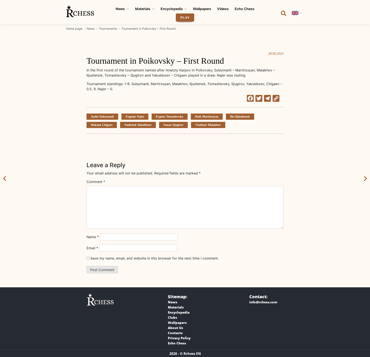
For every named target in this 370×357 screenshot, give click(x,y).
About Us (175, 328)
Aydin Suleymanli (102, 116)
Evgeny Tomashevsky (169, 116)
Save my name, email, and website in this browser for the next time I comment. (154, 258)
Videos (223, 9)
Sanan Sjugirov (173, 125)
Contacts (175, 333)
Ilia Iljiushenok (240, 116)
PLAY (185, 17)
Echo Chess (244, 9)
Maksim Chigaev (102, 125)
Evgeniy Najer (135, 116)
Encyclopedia (172, 9)
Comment (96, 182)
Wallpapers (202, 9)
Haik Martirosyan (206, 116)
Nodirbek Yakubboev (138, 125)
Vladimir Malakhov (208, 125)
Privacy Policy (179, 338)
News (120, 9)
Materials (142, 9)
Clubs (172, 317)
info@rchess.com (263, 302)
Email (92, 248)
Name (93, 237)
